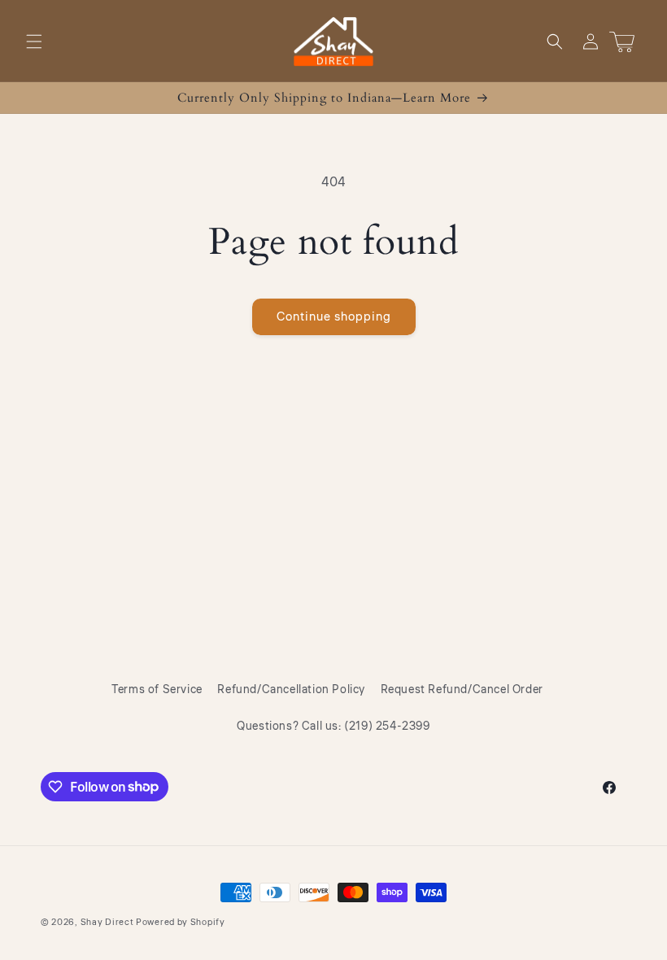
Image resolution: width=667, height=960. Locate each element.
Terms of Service (157, 690)
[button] (34, 41)
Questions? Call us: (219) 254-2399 (333, 726)
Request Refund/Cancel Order (462, 690)
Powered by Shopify (180, 922)
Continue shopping (334, 316)
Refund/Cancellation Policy (291, 690)
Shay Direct (107, 922)
